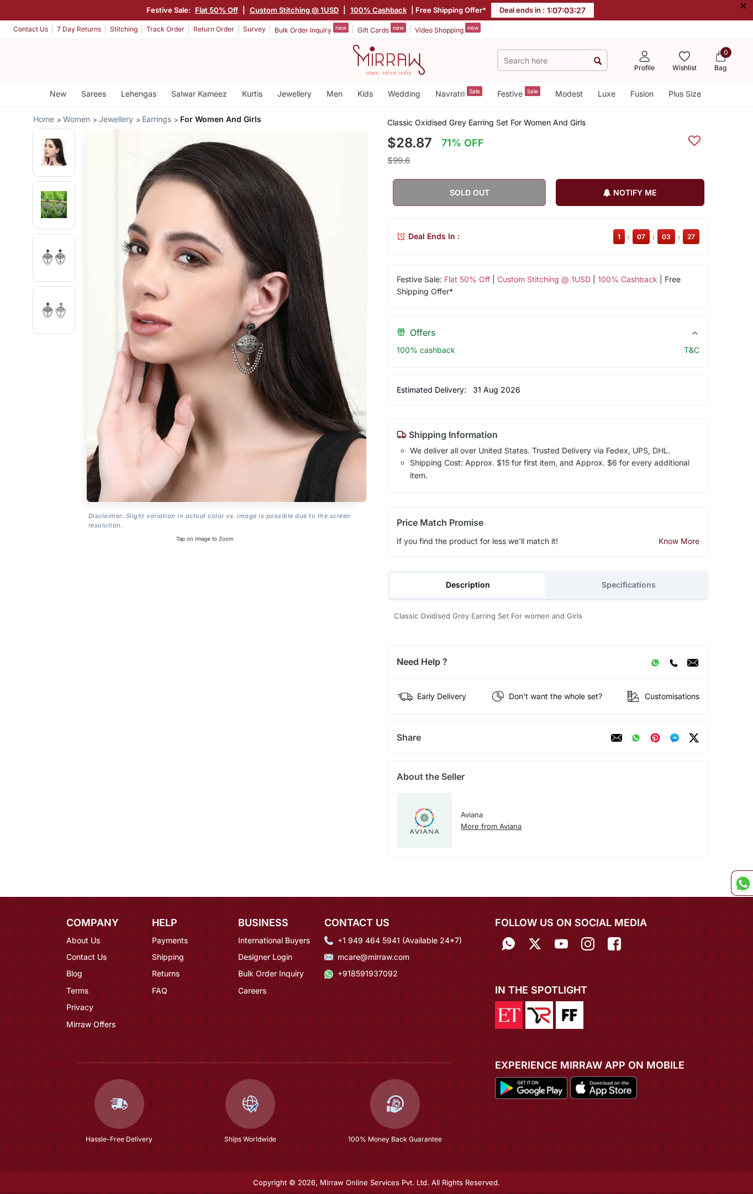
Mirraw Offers (90, 1024)
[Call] (673, 662)
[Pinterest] (655, 737)
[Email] (692, 662)
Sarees (93, 93)
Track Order (165, 29)
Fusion (642, 93)
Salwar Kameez (199, 93)
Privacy (79, 1007)
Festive (517, 93)
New (58, 93)
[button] (54, 152)
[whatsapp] (635, 737)
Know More (679, 541)
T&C (691, 350)
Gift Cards (380, 29)
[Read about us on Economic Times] (509, 1013)
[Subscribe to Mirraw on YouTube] (561, 944)
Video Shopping (446, 29)
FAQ (159, 990)
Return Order (213, 29)
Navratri (457, 93)
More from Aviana (491, 826)
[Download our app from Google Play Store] (531, 1086)
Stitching (124, 29)
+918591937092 (368, 973)
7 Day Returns (79, 29)
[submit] (597, 60)
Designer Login (265, 956)
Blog (74, 973)
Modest (569, 93)
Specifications (629, 584)
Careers (252, 990)
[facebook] (674, 737)
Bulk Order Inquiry (310, 29)
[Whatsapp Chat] (742, 883)
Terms (77, 990)
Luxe (606, 93)
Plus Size (684, 93)
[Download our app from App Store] (603, 1086)
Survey (254, 29)
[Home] (389, 59)
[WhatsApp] (655, 662)
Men (335, 93)
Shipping (168, 956)
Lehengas (138, 93)
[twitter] (693, 737)
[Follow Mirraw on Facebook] (614, 944)
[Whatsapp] (508, 944)
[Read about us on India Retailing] (539, 1013)
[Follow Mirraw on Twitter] (535, 944)
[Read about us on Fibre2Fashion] (569, 1013)
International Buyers (274, 940)
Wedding (404, 93)
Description (468, 584)
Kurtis (252, 93)
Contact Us (30, 29)
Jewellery (294, 93)
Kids (365, 93)
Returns (166, 973)
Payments (170, 940)
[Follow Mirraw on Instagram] (588, 944)
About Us (83, 940)
